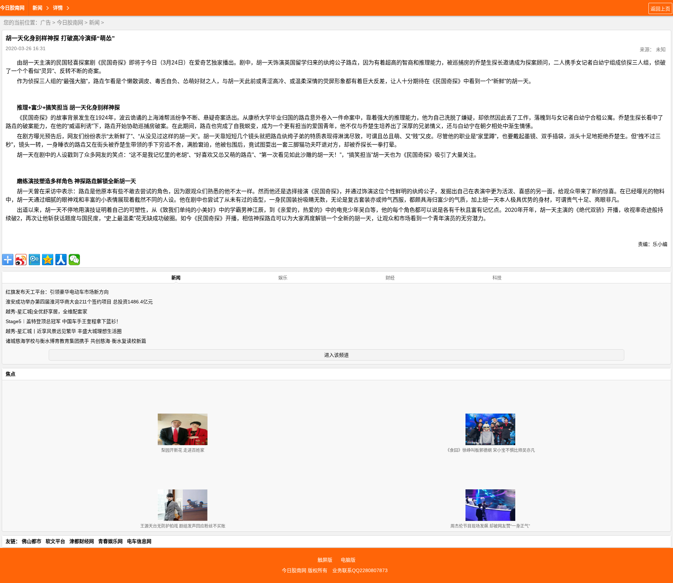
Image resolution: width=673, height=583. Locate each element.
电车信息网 (139, 541)
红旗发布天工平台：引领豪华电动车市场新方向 (57, 292)
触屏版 (325, 560)
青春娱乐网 (110, 541)
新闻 (94, 23)
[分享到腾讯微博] (34, 259)
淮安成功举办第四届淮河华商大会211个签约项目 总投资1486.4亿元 (79, 301)
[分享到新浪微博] (21, 259)
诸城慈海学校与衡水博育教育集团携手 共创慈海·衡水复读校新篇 (76, 341)
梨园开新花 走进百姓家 (182, 450)
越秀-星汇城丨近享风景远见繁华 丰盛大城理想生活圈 (64, 331)
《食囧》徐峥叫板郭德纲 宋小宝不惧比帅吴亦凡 (490, 450)
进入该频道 (336, 355)
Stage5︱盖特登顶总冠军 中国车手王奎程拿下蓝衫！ (63, 321)
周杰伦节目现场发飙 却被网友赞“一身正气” (490, 526)
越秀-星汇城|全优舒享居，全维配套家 (46, 311)
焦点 (10, 374)
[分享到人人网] (61, 259)
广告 (45, 23)
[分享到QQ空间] (47, 259)
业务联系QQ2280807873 (360, 570)
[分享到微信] (74, 259)
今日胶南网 (12, 8)
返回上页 (660, 9)
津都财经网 (81, 541)
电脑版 (348, 560)
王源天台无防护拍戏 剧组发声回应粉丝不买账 (182, 526)
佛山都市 (31, 541)
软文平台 (55, 541)
